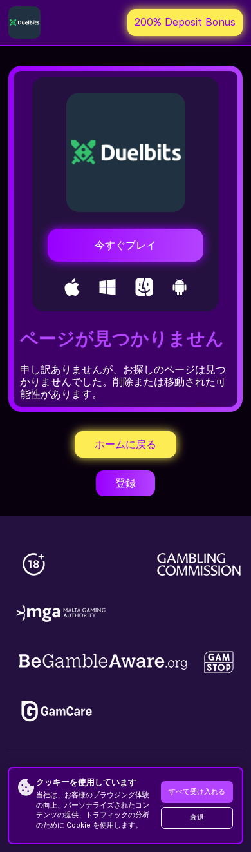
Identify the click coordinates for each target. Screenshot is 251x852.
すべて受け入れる (197, 792)
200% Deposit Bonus (185, 22)
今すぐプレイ (125, 245)
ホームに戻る (125, 444)
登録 (125, 483)
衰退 (197, 817)
